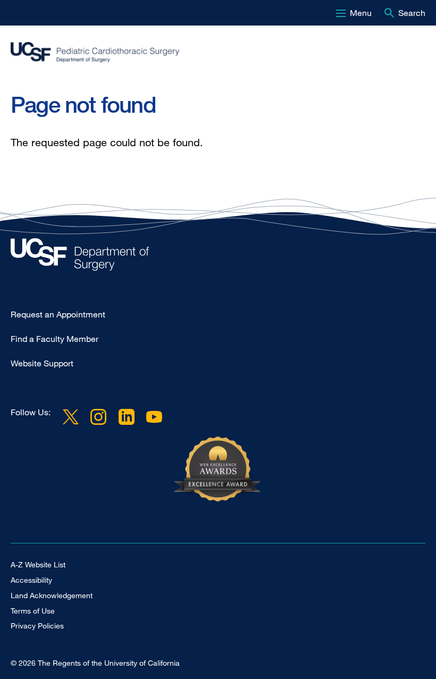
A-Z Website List (38, 564)
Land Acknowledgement (52, 595)
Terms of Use (33, 610)
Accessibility (31, 579)
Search (411, 12)
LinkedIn (126, 416)
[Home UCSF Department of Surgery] (218, 257)
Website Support (42, 363)
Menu (361, 12)
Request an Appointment (58, 314)
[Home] (214, 57)
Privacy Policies (37, 625)
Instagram (98, 416)
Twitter (70, 416)
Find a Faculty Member (54, 338)
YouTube (154, 416)
